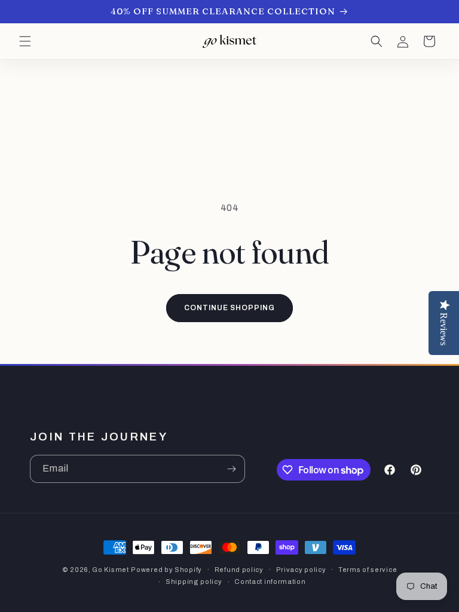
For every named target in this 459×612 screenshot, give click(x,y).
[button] (25, 41)
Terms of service (367, 569)
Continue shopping (229, 308)
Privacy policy (301, 569)
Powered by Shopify (166, 569)
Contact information (269, 581)
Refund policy (239, 569)
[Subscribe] (231, 469)
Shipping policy (194, 581)
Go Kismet (110, 569)
